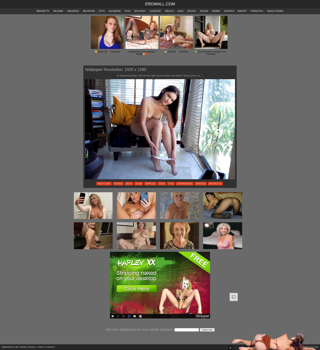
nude (139, 183)
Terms (23, 347)
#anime (216, 11)
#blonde (58, 11)
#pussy (192, 11)
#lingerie (155, 11)
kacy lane (104, 183)
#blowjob (89, 11)
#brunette (42, 11)
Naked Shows (275, 11)
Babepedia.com (10, 347)
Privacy (32, 347)
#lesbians (115, 11)
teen (162, 183)
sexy (129, 183)
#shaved (229, 11)
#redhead (73, 11)
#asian (204, 11)
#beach (169, 11)
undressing (184, 183)
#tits (102, 11)
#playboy (140, 11)
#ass (181, 11)
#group (242, 11)
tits (171, 183)
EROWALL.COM (160, 4)
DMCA (41, 347)
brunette (215, 183)
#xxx (127, 11)
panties (201, 183)
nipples (150, 183)
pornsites (256, 11)
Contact (50, 347)
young (118, 183)
